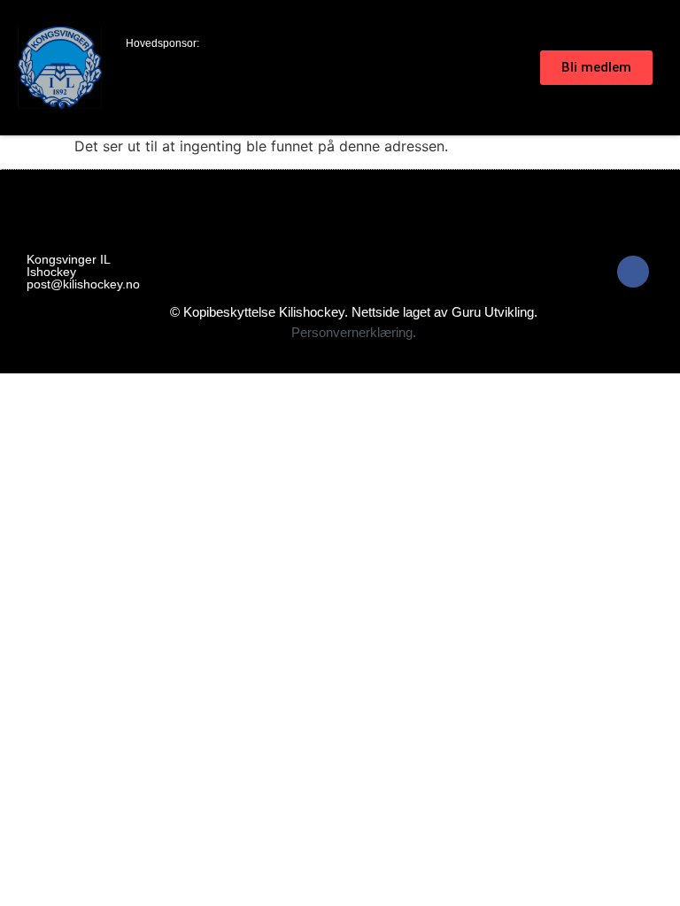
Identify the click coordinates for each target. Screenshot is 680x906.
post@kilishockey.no (83, 284)
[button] (526, 68)
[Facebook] (633, 272)
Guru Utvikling (493, 311)
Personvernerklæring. (353, 332)
